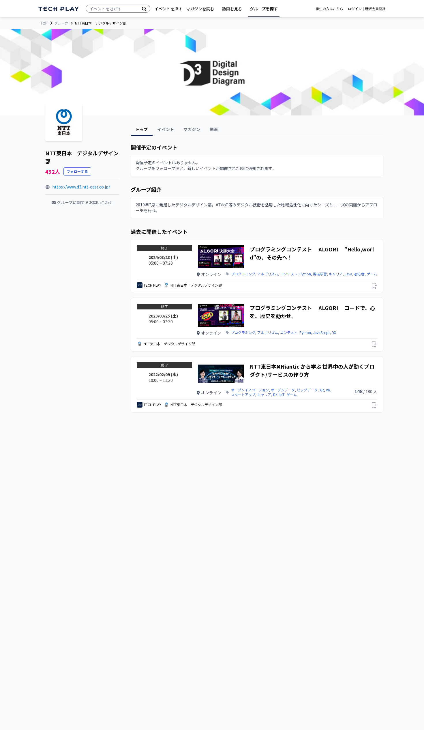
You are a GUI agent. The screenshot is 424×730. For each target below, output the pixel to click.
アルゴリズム (267, 274)
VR (328, 390)
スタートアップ (243, 394)
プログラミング (243, 274)
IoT (281, 394)
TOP (44, 23)
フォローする (77, 171)
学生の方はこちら (329, 8)
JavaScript (321, 332)
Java (348, 274)
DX (334, 332)
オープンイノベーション (250, 390)
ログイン (355, 8)
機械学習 (320, 274)
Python (305, 274)
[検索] (144, 8)
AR (322, 390)
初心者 (359, 274)
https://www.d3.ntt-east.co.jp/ (81, 187)
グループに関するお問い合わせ (85, 202)
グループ (61, 23)
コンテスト (288, 274)
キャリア (336, 274)
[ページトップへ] (58, 9)
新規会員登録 (375, 8)
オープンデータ (283, 390)
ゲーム (372, 274)
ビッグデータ (307, 390)
